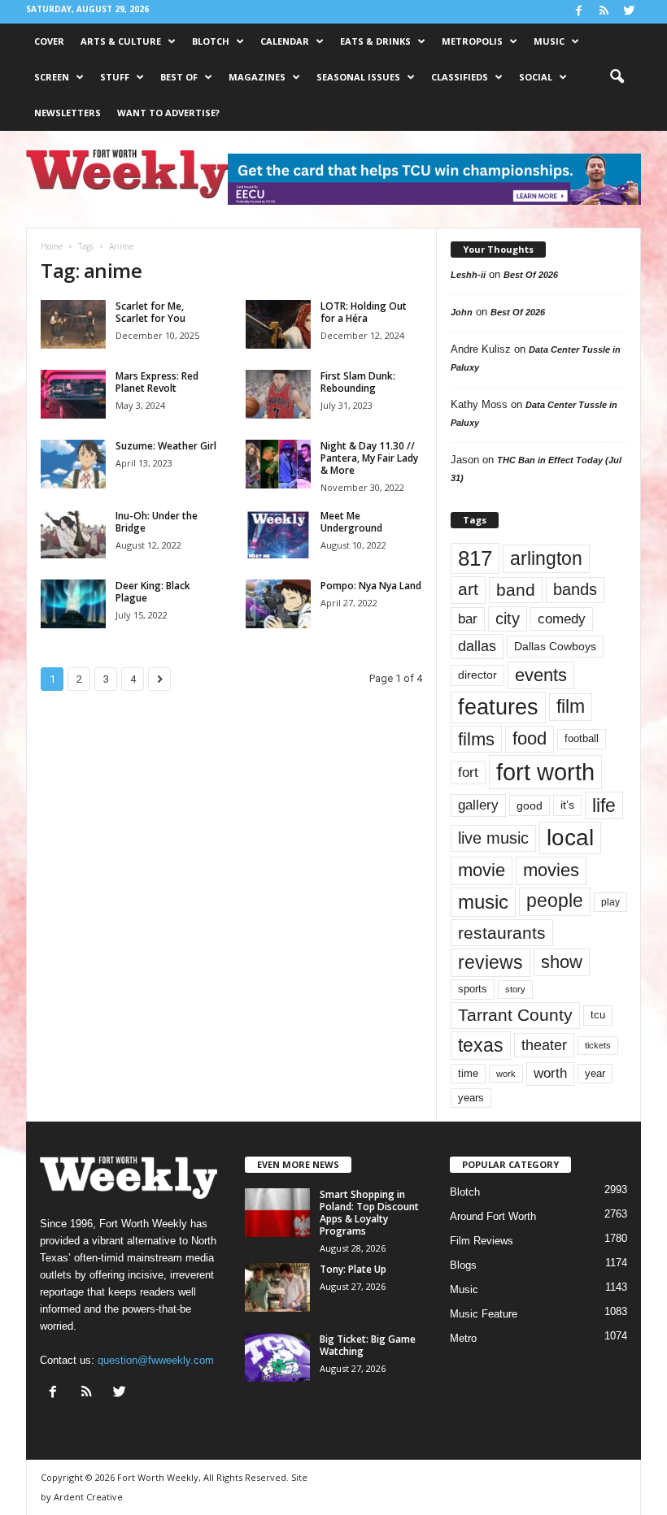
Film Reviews (481, 1241)
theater (544, 1044)
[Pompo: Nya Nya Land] (278, 604)
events (541, 675)
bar (467, 619)
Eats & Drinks (375, 41)
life (604, 805)
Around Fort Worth (493, 1216)
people (554, 901)
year (595, 1073)
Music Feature (483, 1314)
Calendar (284, 41)
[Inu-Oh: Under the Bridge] (73, 534)
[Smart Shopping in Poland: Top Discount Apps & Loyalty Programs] (277, 1212)
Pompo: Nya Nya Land (370, 586)
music (483, 902)
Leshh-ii (468, 275)
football (582, 738)
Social (535, 77)
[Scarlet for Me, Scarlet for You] (73, 324)
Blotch (210, 41)
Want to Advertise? (168, 112)
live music (493, 838)
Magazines (257, 77)
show (561, 962)
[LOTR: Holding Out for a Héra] (278, 324)
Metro (463, 1338)
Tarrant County (515, 1014)
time (468, 1073)
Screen (51, 77)
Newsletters (67, 112)
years (471, 1098)
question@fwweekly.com (156, 1360)
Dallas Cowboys (555, 646)
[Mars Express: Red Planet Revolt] (73, 394)
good (530, 805)
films (476, 739)
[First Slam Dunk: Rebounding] (278, 394)
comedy (562, 618)
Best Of (179, 77)
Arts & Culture (121, 41)
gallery (478, 805)
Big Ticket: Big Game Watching (368, 1345)
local (570, 837)
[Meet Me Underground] (278, 534)
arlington (546, 558)
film (570, 707)
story (515, 989)
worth (550, 1073)
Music (549, 41)
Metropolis (472, 41)
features (498, 707)
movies (551, 870)
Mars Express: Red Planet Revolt (157, 382)
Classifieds (459, 77)
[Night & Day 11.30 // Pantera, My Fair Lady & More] (278, 464)
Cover (49, 41)
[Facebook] (578, 12)
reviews (490, 962)
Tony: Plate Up (353, 1269)
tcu (598, 1015)
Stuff (114, 77)
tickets (598, 1045)
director (477, 675)
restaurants (502, 932)
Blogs (463, 1265)
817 (475, 558)
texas (481, 1045)
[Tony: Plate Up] (277, 1287)
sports (472, 989)
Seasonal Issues (358, 77)
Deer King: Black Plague (153, 592)
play (610, 902)
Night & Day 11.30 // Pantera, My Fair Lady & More (369, 458)
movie (481, 870)
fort (468, 772)
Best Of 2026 (531, 275)
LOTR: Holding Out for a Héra (363, 312)
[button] (616, 77)
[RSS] (603, 12)
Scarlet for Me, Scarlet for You (150, 312)
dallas (477, 645)
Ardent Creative (88, 1497)
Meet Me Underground (351, 522)
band (515, 589)
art (468, 589)
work (506, 1074)
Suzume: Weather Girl (166, 446)
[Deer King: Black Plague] (73, 604)
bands (575, 589)
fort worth (545, 771)
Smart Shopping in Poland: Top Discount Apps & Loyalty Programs (369, 1212)
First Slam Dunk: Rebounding (357, 382)
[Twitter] (629, 12)
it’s (567, 805)
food (529, 739)
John (462, 312)
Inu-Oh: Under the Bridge (157, 522)
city (507, 618)
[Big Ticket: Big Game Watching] (277, 1357)
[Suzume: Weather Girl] (73, 464)
